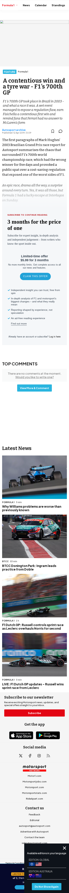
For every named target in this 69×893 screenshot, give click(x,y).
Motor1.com (34, 775)
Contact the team (34, 837)
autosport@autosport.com (34, 825)
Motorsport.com (34, 787)
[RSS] (48, 755)
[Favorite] (52, 131)
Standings (58, 5)
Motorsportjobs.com (35, 781)
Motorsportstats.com (34, 793)
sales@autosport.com (34, 843)
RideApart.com (34, 798)
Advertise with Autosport (34, 831)
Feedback (34, 814)
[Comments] (61, 131)
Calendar (41, 5)
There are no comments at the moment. (34, 375)
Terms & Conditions (16, 863)
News (26, 5)
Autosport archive (14, 130)
